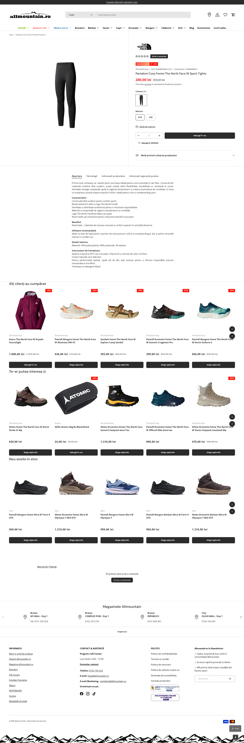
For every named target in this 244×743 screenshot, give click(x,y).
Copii (119, 27)
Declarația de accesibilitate (164, 675)
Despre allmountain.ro (20, 659)
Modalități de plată (18, 701)
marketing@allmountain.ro (113, 681)
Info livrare (14, 674)
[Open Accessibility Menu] (235, 737)
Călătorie (166, 27)
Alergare (149, 27)
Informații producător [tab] (113, 176)
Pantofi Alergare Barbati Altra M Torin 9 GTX (167, 516)
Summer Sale (40, 27)
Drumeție (133, 27)
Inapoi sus (122, 631)
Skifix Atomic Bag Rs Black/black (72, 426)
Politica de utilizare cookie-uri (165, 670)
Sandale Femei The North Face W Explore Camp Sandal (118, 341)
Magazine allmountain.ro (21, 664)
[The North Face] (185, 46)
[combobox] (128, 15)
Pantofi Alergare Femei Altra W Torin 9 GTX (29, 516)
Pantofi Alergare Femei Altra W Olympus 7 (117, 516)
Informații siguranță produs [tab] (144, 176)
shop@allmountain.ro (98, 675)
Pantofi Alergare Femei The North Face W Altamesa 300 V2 (75, 341)
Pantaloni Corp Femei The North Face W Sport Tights (31, 34)
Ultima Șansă (61, 27)
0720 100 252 (96, 670)
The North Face (142, 69)
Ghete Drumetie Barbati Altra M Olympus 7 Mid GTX (209, 516)
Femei (106, 27)
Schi (180, 27)
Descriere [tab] (77, 176)
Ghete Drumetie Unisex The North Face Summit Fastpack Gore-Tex (121, 428)
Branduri (80, 27)
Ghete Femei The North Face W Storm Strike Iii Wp (29, 428)
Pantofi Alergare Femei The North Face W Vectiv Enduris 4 (212, 341)
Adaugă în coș (199, 135)
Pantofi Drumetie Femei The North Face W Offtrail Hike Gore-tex (167, 428)
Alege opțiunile (76, 364)
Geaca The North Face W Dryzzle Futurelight (26, 341)
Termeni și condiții (160, 659)
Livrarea (147, 84)
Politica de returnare (161, 664)
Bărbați (92, 27)
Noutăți (22, 27)
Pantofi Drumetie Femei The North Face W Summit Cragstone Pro (167, 341)
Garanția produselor (160, 680)
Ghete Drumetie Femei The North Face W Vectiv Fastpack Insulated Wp (212, 428)
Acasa (11, 34)
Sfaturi (12, 685)
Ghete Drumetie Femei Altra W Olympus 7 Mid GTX (71, 516)
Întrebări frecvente (18, 680)
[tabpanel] (123, 224)
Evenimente (203, 27)
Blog (191, 27)
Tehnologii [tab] (91, 176)
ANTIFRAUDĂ (15, 690)
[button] (233, 15)
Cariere (12, 696)
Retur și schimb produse (21, 653)
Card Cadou (220, 27)
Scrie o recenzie (122, 580)
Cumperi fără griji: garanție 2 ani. (122, 2)
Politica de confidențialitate (164, 653)
